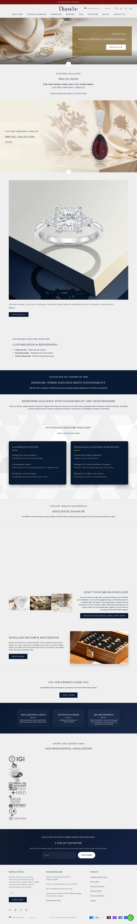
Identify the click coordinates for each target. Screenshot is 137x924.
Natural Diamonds (36, 14)
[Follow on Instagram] (15, 910)
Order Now (116, 47)
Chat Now (68, 695)
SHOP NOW (8, 142)
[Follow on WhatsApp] (26, 910)
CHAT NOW (18, 563)
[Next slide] (69, 604)
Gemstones (56, 14)
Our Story (93, 14)
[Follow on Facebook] (10, 910)
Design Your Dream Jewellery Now (104, 616)
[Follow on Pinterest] (21, 910)
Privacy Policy (94, 882)
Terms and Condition (97, 895)
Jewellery (17, 14)
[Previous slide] (12, 604)
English (107, 8)
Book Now (18, 656)
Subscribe (86, 855)
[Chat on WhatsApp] (130, 917)
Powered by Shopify (69, 917)
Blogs (106, 14)
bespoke (70, 14)
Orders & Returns (96, 891)
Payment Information (97, 886)
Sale (81, 14)
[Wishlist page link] (117, 8)
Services (93, 900)
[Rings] (68, 240)
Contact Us (119, 14)
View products (18, 314)
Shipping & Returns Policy (98, 877)
